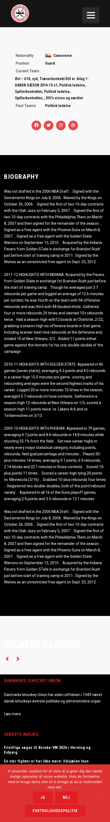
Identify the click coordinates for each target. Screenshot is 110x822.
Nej (66, 797)
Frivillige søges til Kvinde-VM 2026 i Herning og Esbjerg (47, 749)
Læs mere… (13, 714)
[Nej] (103, 794)
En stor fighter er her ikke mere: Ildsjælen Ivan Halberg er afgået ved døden (46, 763)
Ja (42, 797)
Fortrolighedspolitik (55, 811)
